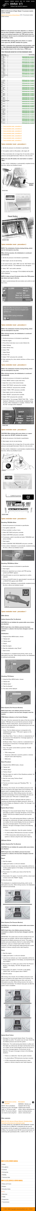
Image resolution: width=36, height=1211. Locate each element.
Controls (4, 1169)
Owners (12, 1)
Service (17, 1)
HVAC (3, 1196)
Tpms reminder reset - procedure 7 (12, 140)
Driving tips (5, 1172)
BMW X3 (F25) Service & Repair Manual (10, 15)
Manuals (7, 1)
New (21, 1)
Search (32, 1)
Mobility (4, 1174)
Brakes (4, 1186)
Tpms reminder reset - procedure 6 (12, 138)
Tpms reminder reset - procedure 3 (12, 131)
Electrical (4, 1194)
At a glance (5, 1167)
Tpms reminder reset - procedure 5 (12, 135)
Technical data (6, 1177)
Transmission (5, 1202)
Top (24, 1)
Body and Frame (6, 1184)
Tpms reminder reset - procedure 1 (12, 126)
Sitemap (28, 1)
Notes (3, 1164)
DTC (3, 1191)
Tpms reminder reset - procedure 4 (12, 133)
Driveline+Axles (6, 1189)
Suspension (5, 1199)
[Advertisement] (18, 24)
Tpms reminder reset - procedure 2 (12, 128)
